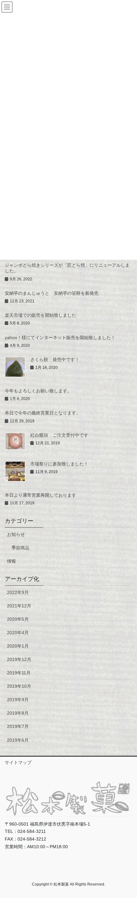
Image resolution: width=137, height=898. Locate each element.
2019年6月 (18, 740)
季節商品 (20, 547)
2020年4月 (18, 632)
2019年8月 (18, 713)
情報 (11, 561)
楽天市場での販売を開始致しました (40, 315)
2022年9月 (18, 592)
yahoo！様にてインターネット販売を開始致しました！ (60, 337)
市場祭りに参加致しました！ (59, 463)
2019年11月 (19, 672)
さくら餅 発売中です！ (54, 359)
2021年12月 (19, 605)
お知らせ (16, 534)
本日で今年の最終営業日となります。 (43, 412)
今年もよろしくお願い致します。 (38, 390)
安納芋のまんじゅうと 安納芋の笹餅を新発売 (51, 293)
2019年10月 (19, 686)
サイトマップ (18, 762)
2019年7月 (18, 726)
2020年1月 (18, 646)
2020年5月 (18, 619)
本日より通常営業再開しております (40, 495)
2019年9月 (18, 699)
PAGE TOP (127, 865)
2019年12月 (19, 659)
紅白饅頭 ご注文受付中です (59, 435)
